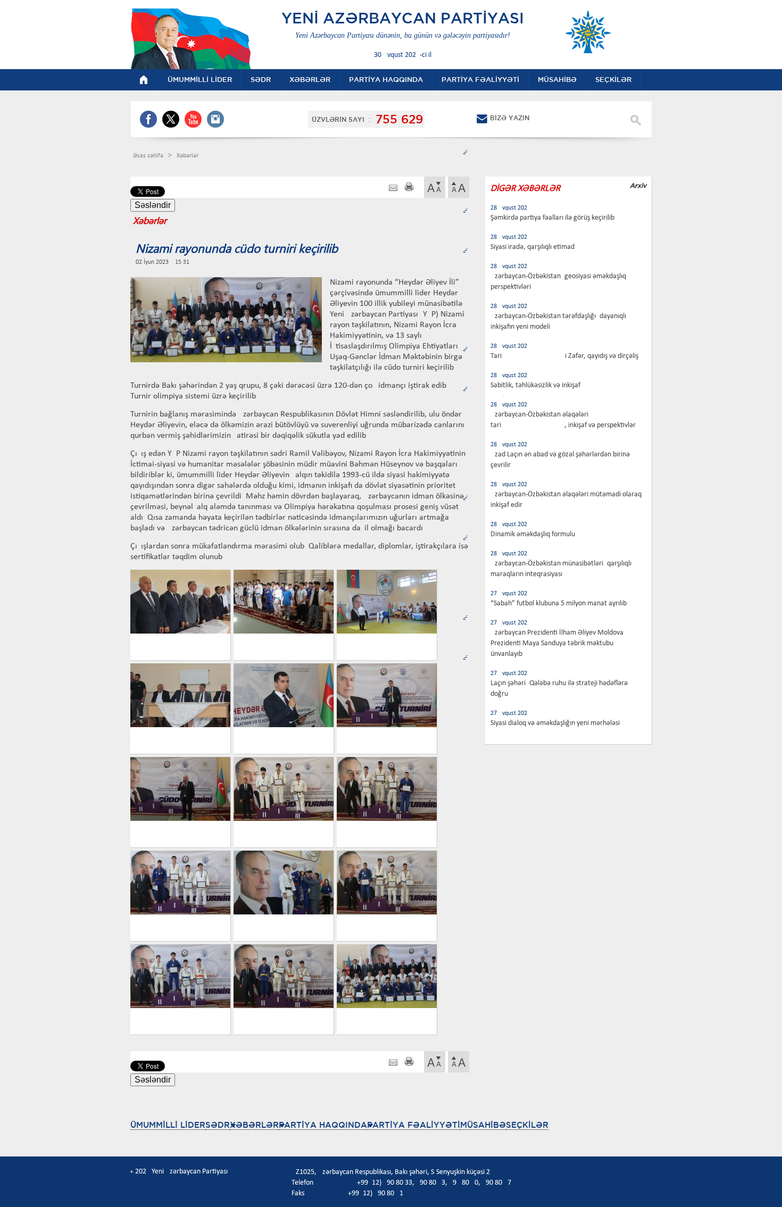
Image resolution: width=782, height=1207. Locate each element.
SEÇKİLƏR (527, 1124)
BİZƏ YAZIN (509, 117)
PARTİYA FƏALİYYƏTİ (413, 1124)
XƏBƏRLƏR (254, 1124)
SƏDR (217, 1124)
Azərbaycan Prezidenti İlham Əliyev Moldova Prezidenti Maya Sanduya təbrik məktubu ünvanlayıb (556, 643)
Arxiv (638, 185)
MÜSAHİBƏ (483, 1124)
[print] (409, 188)
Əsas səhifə (149, 156)
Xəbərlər (187, 156)
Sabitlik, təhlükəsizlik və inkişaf (535, 385)
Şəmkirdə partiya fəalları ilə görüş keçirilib (552, 218)
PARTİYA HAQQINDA (323, 1124)
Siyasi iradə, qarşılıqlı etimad (532, 247)
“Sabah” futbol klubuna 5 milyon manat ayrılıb (558, 603)
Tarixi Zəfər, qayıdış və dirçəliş (564, 356)
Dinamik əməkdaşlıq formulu (532, 534)
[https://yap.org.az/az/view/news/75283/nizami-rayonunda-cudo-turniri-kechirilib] (393, 188)
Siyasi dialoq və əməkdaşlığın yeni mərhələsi (555, 723)
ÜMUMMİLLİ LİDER (167, 1124)
